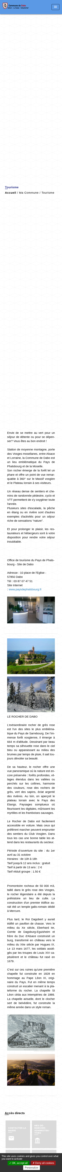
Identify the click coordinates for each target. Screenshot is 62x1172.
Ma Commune (29, 192)
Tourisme (47, 192)
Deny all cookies (44, 1163)
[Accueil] (15, 7)
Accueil (10, 192)
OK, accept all (19, 1163)
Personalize (31, 1167)
